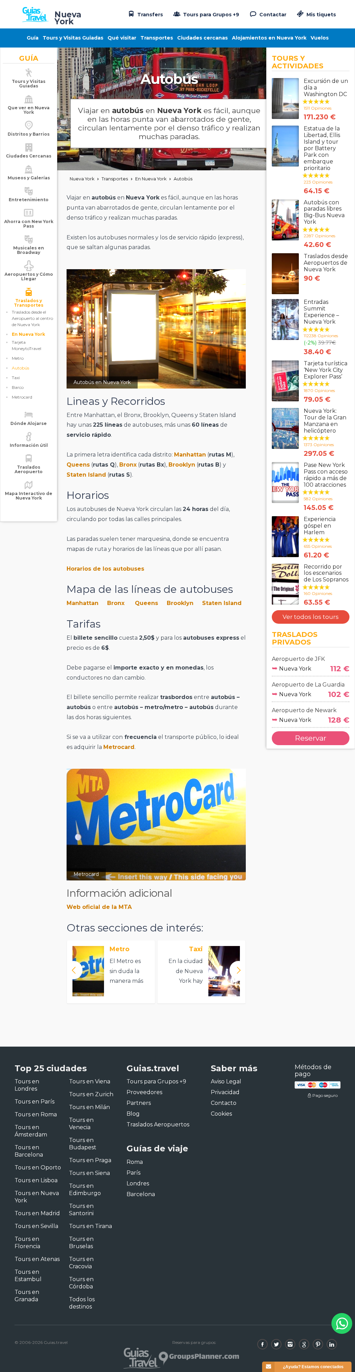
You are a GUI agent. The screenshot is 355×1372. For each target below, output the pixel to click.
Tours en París (34, 1101)
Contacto (223, 1103)
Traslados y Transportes (28, 303)
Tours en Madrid (37, 1213)
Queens (78, 464)
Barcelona (141, 1194)
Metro (18, 358)
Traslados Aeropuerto (29, 469)
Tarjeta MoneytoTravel (26, 345)
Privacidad (225, 1092)
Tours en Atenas (37, 1259)
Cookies (221, 1113)
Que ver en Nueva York (29, 110)
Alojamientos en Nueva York (269, 38)
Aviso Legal (226, 1081)
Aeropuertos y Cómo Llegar (29, 276)
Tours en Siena (89, 1173)
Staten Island (86, 474)
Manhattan (190, 454)
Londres (138, 1183)
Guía (32, 38)
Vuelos (320, 38)
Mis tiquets (320, 14)
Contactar (272, 14)
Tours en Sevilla (36, 1226)
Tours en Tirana (90, 1226)
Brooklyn (181, 464)
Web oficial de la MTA (99, 907)
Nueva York (82, 178)
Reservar (310, 738)
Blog (133, 1113)
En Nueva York (28, 334)
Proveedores (144, 1092)
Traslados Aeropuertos (158, 1124)
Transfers (149, 14)
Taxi (16, 377)
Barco (18, 387)
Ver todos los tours (311, 616)
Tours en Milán (89, 1107)
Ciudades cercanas (202, 38)
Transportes (156, 38)
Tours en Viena (89, 1081)
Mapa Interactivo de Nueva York (28, 496)
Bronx (128, 464)
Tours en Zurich (91, 1094)
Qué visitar (121, 38)
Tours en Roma (36, 1114)
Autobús (20, 367)
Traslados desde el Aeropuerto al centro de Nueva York (32, 318)
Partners (139, 1103)
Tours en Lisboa (36, 1180)
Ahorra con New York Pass (28, 224)
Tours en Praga (90, 1160)
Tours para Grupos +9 (210, 14)
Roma (135, 1162)
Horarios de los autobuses (105, 568)
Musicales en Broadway (28, 250)
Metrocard (22, 397)
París (133, 1172)
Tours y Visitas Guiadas (73, 38)
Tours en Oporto (38, 1167)
